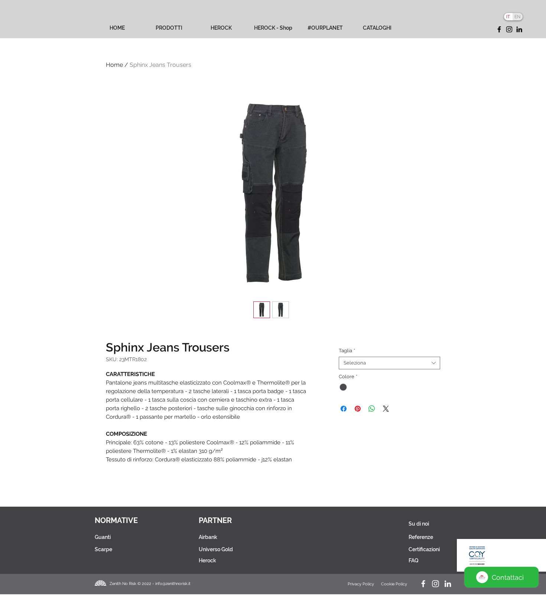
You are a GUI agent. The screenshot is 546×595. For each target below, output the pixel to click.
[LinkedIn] (519, 29)
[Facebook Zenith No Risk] (423, 583)
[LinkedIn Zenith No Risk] (447, 583)
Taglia (347, 350)
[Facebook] (499, 29)
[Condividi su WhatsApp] (371, 408)
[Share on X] (385, 408)
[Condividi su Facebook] (343, 408)
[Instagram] (509, 29)
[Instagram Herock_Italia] (435, 583)
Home (114, 64)
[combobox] (389, 363)
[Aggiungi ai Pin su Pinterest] (357, 408)
